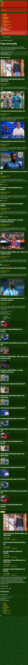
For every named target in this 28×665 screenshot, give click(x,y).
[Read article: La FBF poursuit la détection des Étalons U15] (14, 100)
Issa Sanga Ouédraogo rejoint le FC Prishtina (13, 141)
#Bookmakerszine (6, 21)
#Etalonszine (5, 17)
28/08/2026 (3, 115)
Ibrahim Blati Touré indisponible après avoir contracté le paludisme (13, 299)
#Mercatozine (6, 18)
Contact (5, 23)
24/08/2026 (3, 272)
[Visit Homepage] (3, 10)
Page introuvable (8, 40)
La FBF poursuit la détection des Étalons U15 (13, 111)
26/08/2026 (3, 209)
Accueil (4, 10)
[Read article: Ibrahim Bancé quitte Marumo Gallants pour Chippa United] (14, 68)
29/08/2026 (3, 84)
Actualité (5, 15)
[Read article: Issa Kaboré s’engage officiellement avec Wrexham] (14, 184)
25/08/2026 (3, 225)
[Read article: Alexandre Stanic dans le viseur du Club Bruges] (14, 265)
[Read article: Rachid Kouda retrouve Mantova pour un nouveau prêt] (14, 160)
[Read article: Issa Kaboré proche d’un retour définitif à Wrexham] (14, 200)
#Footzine (5, 25)
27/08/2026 (3, 177)
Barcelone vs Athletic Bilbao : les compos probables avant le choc (12, 221)
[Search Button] (12, 52)
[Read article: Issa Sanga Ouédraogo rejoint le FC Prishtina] (14, 130)
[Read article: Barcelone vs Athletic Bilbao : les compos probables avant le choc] (14, 216)
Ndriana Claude (6, 83)
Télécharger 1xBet (6, 36)
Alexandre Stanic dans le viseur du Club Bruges (13, 268)
